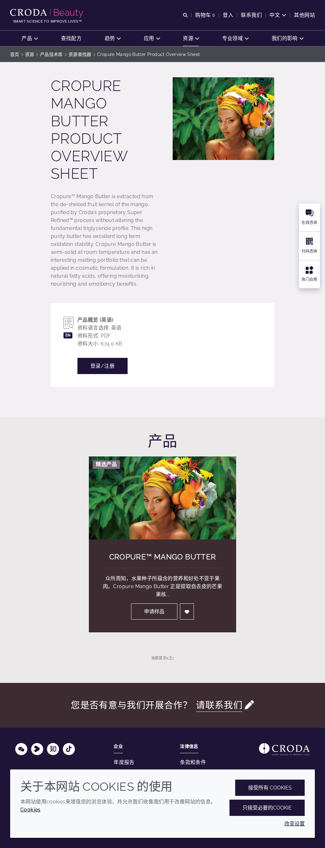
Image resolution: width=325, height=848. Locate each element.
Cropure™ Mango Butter (162, 556)
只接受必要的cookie (267, 808)
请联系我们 (219, 705)
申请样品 (154, 611)
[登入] (187, 611)
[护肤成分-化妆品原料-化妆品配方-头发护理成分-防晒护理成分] (47, 13)
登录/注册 (102, 366)
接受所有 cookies (270, 788)
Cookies (30, 810)
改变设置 (294, 824)
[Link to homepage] (284, 749)
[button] (30, 38)
